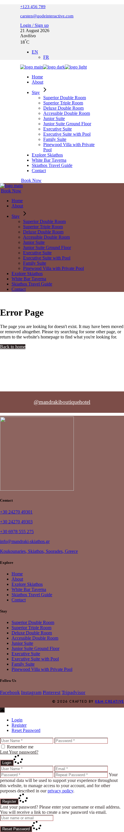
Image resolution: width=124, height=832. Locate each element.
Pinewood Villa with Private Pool (42, 669)
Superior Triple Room (31, 627)
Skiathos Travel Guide (32, 594)
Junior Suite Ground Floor (35, 648)
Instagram (31, 692)
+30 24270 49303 (16, 521)
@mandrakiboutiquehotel (62, 402)
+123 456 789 (33, 6)
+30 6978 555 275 (17, 531)
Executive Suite (26, 653)
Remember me (20, 746)
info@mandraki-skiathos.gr (25, 541)
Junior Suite (22, 643)
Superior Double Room (33, 622)
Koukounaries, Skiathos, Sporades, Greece (39, 551)
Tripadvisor (73, 692)
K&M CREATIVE (109, 701)
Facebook (10, 692)
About (17, 579)
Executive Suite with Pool (35, 658)
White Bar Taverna (29, 589)
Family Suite (23, 664)
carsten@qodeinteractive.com (47, 16)
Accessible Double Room (35, 638)
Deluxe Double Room (32, 632)
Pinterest (52, 692)
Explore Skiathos (27, 584)
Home (17, 573)
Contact (19, 599)
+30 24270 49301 (16, 511)
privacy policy (60, 790)
